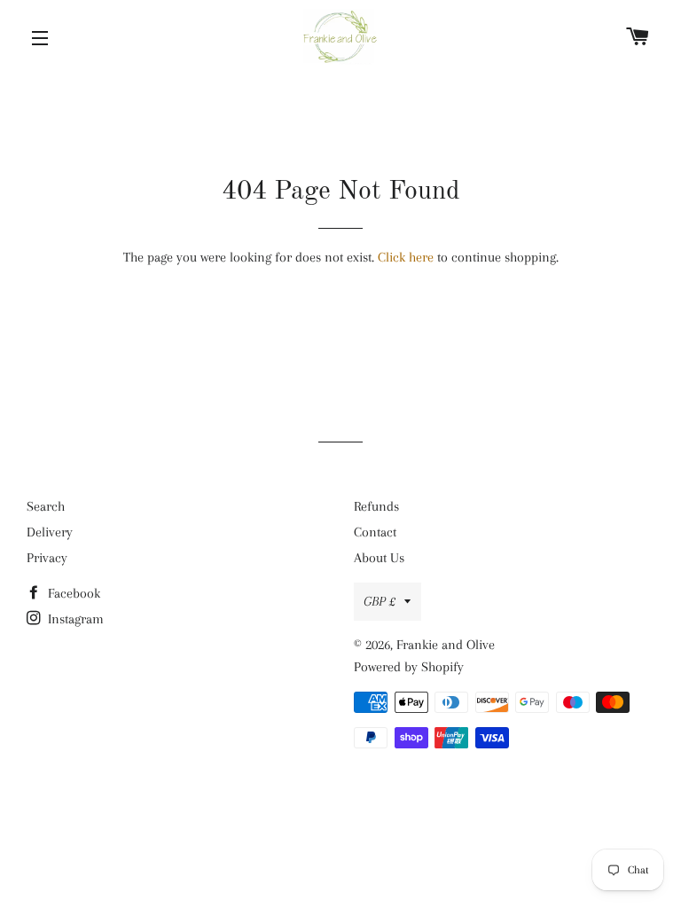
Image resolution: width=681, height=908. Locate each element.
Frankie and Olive (445, 645)
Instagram (74, 619)
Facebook (72, 593)
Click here (406, 257)
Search (46, 506)
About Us (379, 558)
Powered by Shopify (409, 667)
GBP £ (379, 601)
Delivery (50, 532)
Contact (375, 532)
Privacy (47, 558)
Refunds (376, 506)
